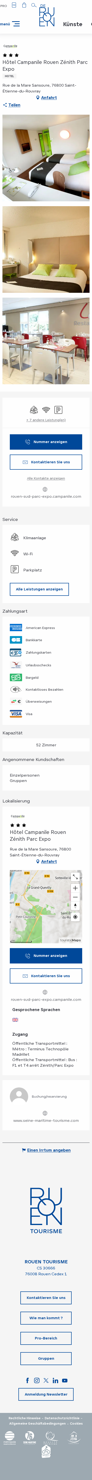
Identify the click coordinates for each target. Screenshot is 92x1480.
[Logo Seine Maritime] (29, 1438)
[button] (34, 5)
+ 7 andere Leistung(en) (46, 420)
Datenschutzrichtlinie (62, 1418)
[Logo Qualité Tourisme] (51, 1438)
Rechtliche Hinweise (24, 1418)
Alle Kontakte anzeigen (46, 478)
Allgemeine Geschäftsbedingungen (37, 1423)
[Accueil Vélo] (46, 1451)
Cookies (76, 1423)
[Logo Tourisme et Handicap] (73, 1438)
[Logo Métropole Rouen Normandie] (10, 1438)
